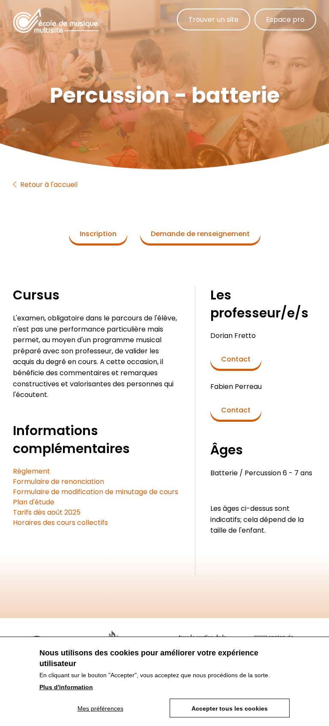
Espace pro (285, 19)
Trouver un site (213, 19)
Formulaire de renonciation (58, 481)
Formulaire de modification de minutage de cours (95, 492)
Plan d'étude (33, 502)
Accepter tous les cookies (229, 708)
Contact (236, 359)
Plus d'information (66, 687)
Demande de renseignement (200, 234)
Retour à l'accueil (48, 185)
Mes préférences (100, 708)
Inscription (98, 234)
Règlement (31, 471)
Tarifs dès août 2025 (47, 512)
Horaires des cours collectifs (60, 522)
